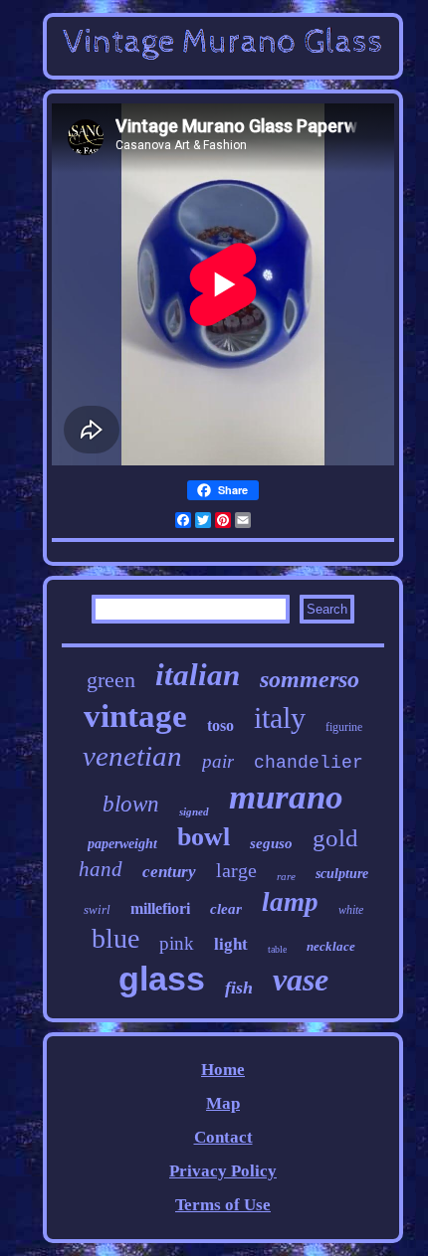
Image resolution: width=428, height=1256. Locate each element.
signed (194, 811)
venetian (132, 756)
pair (218, 761)
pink (176, 943)
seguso (271, 843)
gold (335, 837)
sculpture (342, 873)
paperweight (122, 843)
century (169, 871)
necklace (331, 946)
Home (223, 1069)
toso (220, 725)
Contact (223, 1137)
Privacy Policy (223, 1171)
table (277, 949)
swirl (97, 909)
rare (286, 876)
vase (300, 979)
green (111, 679)
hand (100, 869)
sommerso (309, 679)
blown (131, 804)
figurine (343, 727)
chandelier (308, 763)
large (236, 870)
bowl (203, 836)
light (231, 944)
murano (286, 797)
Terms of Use (223, 1204)
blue (115, 938)
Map (223, 1103)
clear (226, 909)
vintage (135, 716)
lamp (290, 902)
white (350, 910)
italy (280, 717)
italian (197, 674)
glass (161, 978)
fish (239, 987)
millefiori (160, 908)
